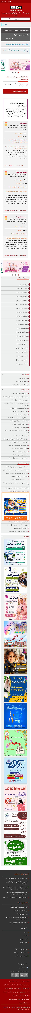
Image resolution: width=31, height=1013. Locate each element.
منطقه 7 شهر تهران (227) (22, 312)
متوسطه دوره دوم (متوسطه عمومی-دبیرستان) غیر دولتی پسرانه (18, 141)
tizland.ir (27, 1009)
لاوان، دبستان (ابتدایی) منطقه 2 (20, 455)
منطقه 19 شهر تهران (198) (22, 360)
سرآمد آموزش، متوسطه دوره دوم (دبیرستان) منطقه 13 (15, 397)
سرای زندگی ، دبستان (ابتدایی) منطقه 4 (19, 421)
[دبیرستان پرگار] (15, 716)
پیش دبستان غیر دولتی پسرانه (19, 234)
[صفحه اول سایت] (16, 7)
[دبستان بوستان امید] (15, 743)
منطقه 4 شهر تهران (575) (22, 300)
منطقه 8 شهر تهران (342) (22, 316)
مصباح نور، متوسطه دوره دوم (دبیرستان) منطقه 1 (17, 473)
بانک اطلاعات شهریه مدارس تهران (20, 385)
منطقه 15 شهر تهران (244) (22, 344)
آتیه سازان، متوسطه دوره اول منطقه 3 (19, 408)
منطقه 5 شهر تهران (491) (22, 304)
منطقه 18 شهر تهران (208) (22, 356)
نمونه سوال (11, 981)
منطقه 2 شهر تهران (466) (22, 293)
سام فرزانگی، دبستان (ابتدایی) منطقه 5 (19, 442)
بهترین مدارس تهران (23, 378)
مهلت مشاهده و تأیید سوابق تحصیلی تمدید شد (16, 879)
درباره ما (25, 932)
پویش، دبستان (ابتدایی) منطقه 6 (20, 427)
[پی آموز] (15, 65)
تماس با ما (25, 936)
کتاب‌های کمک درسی (24, 1003)
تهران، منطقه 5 (18, 180)
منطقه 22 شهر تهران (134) (22, 364)
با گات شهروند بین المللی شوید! (20, 35)
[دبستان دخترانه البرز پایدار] (15, 607)
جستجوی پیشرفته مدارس (19, 91)
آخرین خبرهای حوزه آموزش (21, 874)
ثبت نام (3, 2)
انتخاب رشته (15, 996)
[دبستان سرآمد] (15, 579)
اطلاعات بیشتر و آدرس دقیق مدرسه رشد (13, 166)
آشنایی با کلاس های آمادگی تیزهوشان (18, 907)
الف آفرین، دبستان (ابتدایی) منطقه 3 (19, 477)
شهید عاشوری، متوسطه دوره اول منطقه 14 (18, 522)
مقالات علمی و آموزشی (22, 903)
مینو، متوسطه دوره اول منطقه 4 (20, 436)
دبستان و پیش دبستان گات (15, 517)
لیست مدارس (7, 985)
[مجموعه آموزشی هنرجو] (15, 825)
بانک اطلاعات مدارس (15, 84)
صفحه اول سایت (26, 981)
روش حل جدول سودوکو (22, 914)
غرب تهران (18, 183)
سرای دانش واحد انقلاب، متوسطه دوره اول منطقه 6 (16, 488)
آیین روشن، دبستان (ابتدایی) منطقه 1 (19, 480)
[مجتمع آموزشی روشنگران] (15, 688)
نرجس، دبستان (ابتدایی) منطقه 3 (20, 424)
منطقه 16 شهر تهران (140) (22, 348)
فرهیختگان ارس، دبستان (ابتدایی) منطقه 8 (18, 418)
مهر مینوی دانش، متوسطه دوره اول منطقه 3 (18, 445)
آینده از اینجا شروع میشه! (22, 30)
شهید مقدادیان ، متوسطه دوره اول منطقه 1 (18, 531)
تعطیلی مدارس (17, 988)
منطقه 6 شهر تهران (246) (22, 308)
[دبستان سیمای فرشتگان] (15, 634)
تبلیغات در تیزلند (23, 942)
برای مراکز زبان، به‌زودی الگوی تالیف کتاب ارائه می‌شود (15, 897)
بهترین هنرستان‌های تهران (22, 382)
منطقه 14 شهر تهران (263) (22, 340)
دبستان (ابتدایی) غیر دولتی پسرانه (18, 187)
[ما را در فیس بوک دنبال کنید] (13, 977)
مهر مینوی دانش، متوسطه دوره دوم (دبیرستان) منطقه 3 (15, 439)
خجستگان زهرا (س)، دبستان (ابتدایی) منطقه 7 (17, 467)
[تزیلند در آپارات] (22, 977)
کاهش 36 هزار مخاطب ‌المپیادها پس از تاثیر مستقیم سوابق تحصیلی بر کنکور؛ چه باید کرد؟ (15, 888)
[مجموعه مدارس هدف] (15, 661)
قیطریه (19, 137)
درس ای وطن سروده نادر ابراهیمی (19, 911)
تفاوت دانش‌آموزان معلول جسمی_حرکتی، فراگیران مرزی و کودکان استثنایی (16, 918)
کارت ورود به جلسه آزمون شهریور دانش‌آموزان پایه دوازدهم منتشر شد (16, 883)
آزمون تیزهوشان (19, 992)
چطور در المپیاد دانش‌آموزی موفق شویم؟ (18, 923)
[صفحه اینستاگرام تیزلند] (17, 977)
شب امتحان (27, 992)
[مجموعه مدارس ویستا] (15, 852)
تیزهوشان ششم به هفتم (8, 992)
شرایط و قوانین (23, 939)
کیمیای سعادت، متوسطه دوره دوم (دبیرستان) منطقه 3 (15, 470)
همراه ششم (18, 981)
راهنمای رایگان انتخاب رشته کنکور (17, 44)
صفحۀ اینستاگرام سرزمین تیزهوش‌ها (16, 51)
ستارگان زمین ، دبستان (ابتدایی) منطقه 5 (18, 458)
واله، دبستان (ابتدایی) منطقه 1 (21, 528)
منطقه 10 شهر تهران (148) (22, 324)
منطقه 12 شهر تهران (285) (22, 332)
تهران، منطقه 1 (18, 133)
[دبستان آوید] (15, 770)
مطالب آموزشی (25, 988)
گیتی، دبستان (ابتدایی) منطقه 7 (20, 415)
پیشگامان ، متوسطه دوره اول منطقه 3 (19, 448)
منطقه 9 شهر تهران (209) (22, 320)
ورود (9, 2)
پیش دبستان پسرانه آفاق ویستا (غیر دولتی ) (16, 238)
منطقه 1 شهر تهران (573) (22, 289)
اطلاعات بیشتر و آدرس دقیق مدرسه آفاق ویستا (15, 210)
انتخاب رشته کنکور (13, 999)
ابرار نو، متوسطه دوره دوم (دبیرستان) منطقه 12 (17, 525)
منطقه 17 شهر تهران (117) (22, 352)
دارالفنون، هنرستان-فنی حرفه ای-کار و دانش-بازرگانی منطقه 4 (16, 432)
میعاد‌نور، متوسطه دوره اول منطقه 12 (19, 394)
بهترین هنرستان (14, 985)
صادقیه (19, 230)
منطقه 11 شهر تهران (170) (22, 328)
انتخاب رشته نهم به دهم (23, 999)
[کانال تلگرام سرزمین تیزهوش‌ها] (26, 977)
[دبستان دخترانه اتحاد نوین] (15, 797)
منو (2, 24)
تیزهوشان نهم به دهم (24, 996)
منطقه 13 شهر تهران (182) (22, 336)
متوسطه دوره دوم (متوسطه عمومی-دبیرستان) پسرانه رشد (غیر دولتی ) (16, 148)
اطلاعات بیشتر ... (8, 30)
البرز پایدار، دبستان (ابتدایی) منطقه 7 (19, 400)
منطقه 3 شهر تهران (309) (22, 297)
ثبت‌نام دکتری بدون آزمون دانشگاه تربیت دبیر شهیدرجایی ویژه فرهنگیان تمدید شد (17, 893)
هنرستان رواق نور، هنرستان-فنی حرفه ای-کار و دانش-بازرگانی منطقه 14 (16, 404)
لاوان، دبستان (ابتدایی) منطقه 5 (20, 452)
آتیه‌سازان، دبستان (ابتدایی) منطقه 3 (19, 411)
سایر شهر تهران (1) (24, 285)
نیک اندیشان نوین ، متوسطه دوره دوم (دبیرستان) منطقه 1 (15, 484)
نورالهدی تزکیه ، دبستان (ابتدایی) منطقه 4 (18, 491)
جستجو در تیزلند (17, 19)
